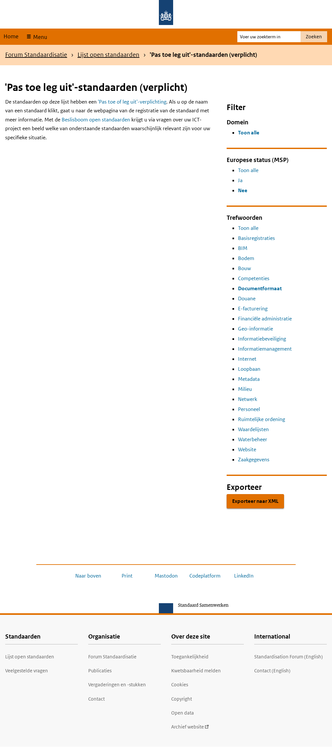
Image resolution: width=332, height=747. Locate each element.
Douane (246, 298)
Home (11, 36)
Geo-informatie (255, 328)
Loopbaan (249, 369)
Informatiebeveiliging (262, 338)
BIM (242, 248)
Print (127, 575)
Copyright (181, 699)
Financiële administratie (265, 318)
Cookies (179, 684)
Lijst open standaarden (108, 54)
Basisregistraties (256, 238)
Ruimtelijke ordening (261, 419)
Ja (240, 180)
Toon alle (248, 132)
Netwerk (247, 399)
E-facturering (252, 308)
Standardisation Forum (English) (288, 657)
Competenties (253, 278)
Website (247, 449)
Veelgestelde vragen (26, 670)
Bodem (246, 258)
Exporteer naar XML (255, 501)
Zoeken (314, 36)
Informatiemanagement (265, 348)
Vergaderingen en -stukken (117, 684)
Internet (247, 358)
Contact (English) (272, 670)
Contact (96, 699)
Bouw (244, 268)
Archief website (187, 727)
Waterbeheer (252, 439)
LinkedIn (244, 575)
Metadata (249, 379)
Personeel (249, 409)
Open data (182, 713)
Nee (242, 190)
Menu (39, 37)
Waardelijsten (253, 429)
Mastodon (166, 575)
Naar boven (88, 575)
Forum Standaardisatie (36, 54)
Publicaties (100, 670)
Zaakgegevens (253, 459)
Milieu (245, 389)
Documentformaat (260, 288)
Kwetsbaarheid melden (196, 670)
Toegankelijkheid (189, 657)
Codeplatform (204, 575)
